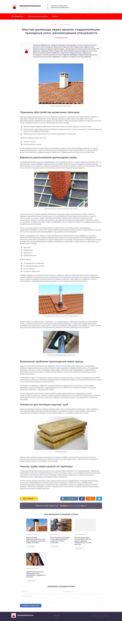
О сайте (56, 617)
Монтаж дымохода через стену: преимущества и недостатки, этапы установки (60, 540)
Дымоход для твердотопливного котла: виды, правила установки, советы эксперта (36, 540)
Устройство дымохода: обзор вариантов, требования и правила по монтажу (36, 574)
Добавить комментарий (30, 605)
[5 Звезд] (66, 505)
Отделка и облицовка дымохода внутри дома (60, 6)
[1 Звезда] (60, 505)
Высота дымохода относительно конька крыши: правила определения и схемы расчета (83, 541)
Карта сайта (57, 615)
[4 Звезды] (65, 505)
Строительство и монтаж (32, 534)
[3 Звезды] (63, 505)
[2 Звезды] (62, 505)
